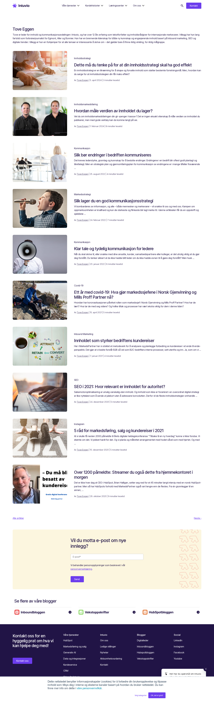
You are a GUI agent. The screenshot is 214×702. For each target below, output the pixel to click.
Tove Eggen (82, 80)
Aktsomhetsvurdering (111, 658)
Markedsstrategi (82, 194)
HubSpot (67, 640)
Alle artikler (18, 518)
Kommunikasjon (82, 148)
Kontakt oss (22, 660)
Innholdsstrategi (82, 58)
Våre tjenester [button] (69, 5)
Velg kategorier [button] (141, 695)
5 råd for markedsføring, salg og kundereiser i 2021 (118, 430)
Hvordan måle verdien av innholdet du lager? (113, 110)
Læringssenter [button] (116, 5)
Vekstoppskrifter (145, 658)
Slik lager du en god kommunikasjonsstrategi (113, 200)
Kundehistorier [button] (92, 5)
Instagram (79, 424)
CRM (65, 670)
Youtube (178, 658)
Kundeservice (70, 664)
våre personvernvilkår (89, 688)
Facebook (179, 652)
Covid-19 (78, 285)
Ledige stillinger (108, 646)
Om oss (104, 640)
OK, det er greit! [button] (157, 695)
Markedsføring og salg (74, 646)
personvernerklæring (81, 569)
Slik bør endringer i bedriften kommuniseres (112, 155)
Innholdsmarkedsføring (86, 104)
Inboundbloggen (145, 646)
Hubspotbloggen (145, 652)
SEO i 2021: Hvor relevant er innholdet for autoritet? (119, 386)
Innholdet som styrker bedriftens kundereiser (114, 340)
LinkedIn (178, 640)
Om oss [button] (137, 5)
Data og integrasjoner (74, 658)
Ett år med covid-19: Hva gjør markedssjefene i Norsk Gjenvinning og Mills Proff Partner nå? (135, 295)
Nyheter (104, 652)
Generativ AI (69, 652)
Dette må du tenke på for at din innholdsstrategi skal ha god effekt (133, 64)
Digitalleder (142, 640)
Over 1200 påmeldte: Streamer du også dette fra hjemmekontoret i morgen (133, 475)
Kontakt (194, 5)
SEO (76, 379)
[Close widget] (206, 669)
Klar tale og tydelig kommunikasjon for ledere (114, 248)
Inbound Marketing (83, 334)
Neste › (197, 518)
